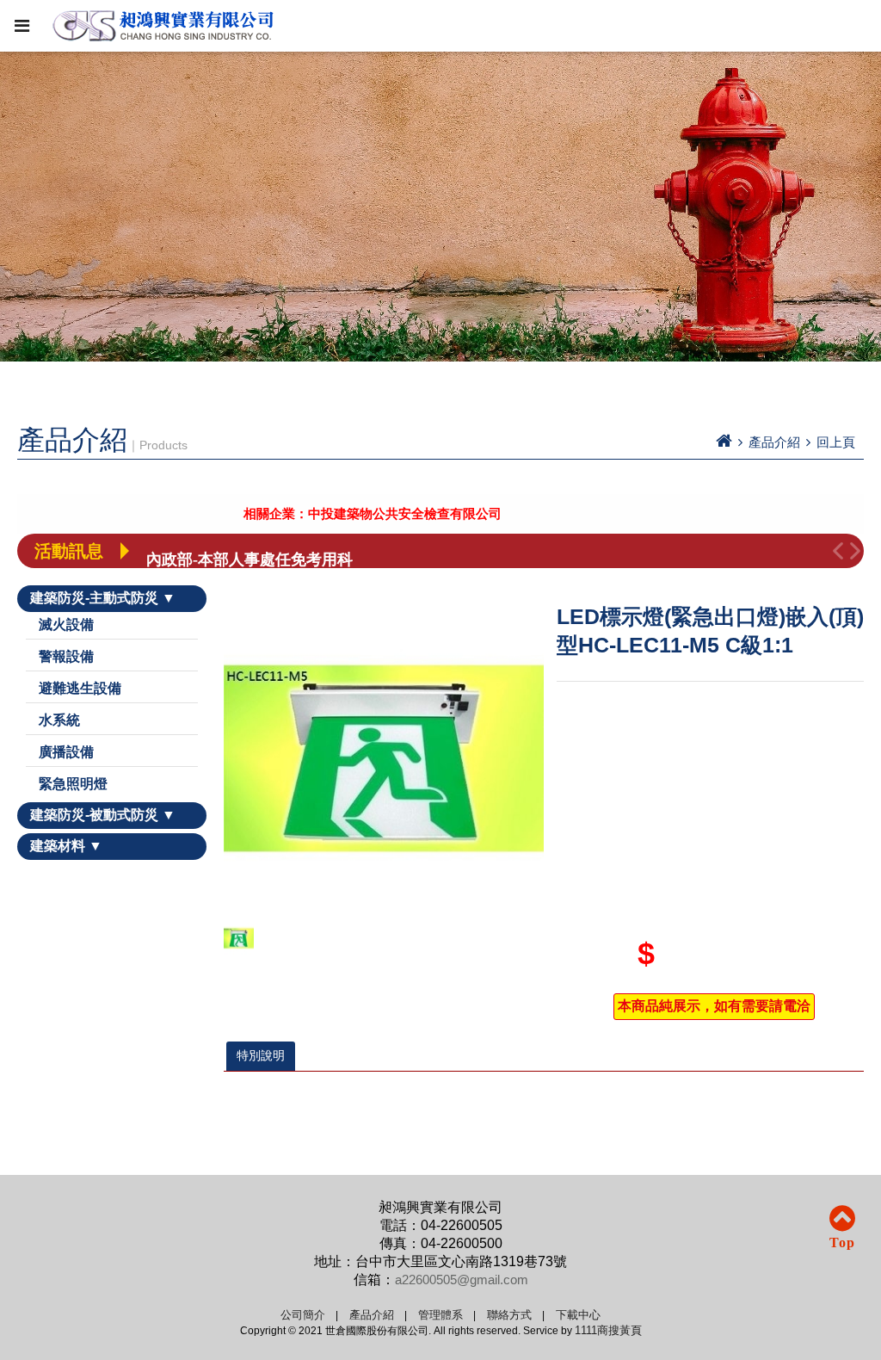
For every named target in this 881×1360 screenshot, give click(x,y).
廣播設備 (66, 752)
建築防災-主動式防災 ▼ (103, 597)
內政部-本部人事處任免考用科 (249, 550)
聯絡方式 (509, 1314)
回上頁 (835, 442)
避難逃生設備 (80, 688)
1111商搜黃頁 (608, 1330)
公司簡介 (302, 1314)
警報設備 (66, 656)
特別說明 (261, 1055)
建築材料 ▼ (66, 845)
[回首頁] (724, 442)
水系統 (59, 720)
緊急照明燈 (73, 783)
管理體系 (440, 1314)
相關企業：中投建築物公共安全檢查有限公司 (347, 514)
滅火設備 (66, 624)
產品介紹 (371, 1314)
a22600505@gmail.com (461, 1279)
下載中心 (578, 1314)
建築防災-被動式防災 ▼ (103, 814)
